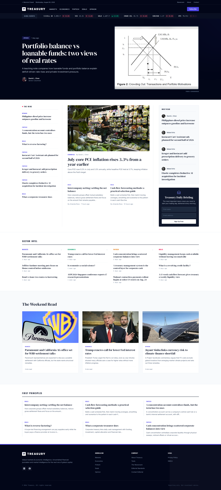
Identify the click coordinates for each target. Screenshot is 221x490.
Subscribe (193, 9)
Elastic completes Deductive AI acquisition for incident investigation (39, 184)
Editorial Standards (138, 468)
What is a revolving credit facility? (174, 265)
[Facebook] (30, 468)
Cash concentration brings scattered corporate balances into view (130, 255)
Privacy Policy (173, 457)
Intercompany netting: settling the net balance (87, 189)
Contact (196, 2)
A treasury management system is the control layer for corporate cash (130, 267)
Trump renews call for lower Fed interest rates (86, 255)
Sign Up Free (178, 221)
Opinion (93, 9)
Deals (84, 9)
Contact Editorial (137, 472)
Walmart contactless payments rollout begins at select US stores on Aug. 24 (130, 278)
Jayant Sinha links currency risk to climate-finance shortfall (166, 351)
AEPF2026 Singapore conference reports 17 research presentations (87, 276)
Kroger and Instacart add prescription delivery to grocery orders (39, 170)
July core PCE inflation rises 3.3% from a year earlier (104, 162)
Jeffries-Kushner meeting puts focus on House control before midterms (40, 267)
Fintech (75, 9)
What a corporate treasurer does (37, 196)
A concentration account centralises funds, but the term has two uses (38, 132)
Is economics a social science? (81, 265)
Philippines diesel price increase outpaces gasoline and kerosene (36, 118)
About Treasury (136, 457)
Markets (53, 9)
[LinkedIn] (24, 468)
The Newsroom (136, 465)
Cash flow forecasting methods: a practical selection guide (127, 189)
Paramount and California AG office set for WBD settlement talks (41, 255)
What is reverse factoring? (34, 144)
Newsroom (180, 2)
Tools (133, 461)
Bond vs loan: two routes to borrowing (39, 277)
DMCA (170, 461)
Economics (64, 9)
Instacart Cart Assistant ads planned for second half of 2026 (40, 157)
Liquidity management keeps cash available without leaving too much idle (179, 255)
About (189, 2)
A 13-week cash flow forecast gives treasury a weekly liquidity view (179, 276)
